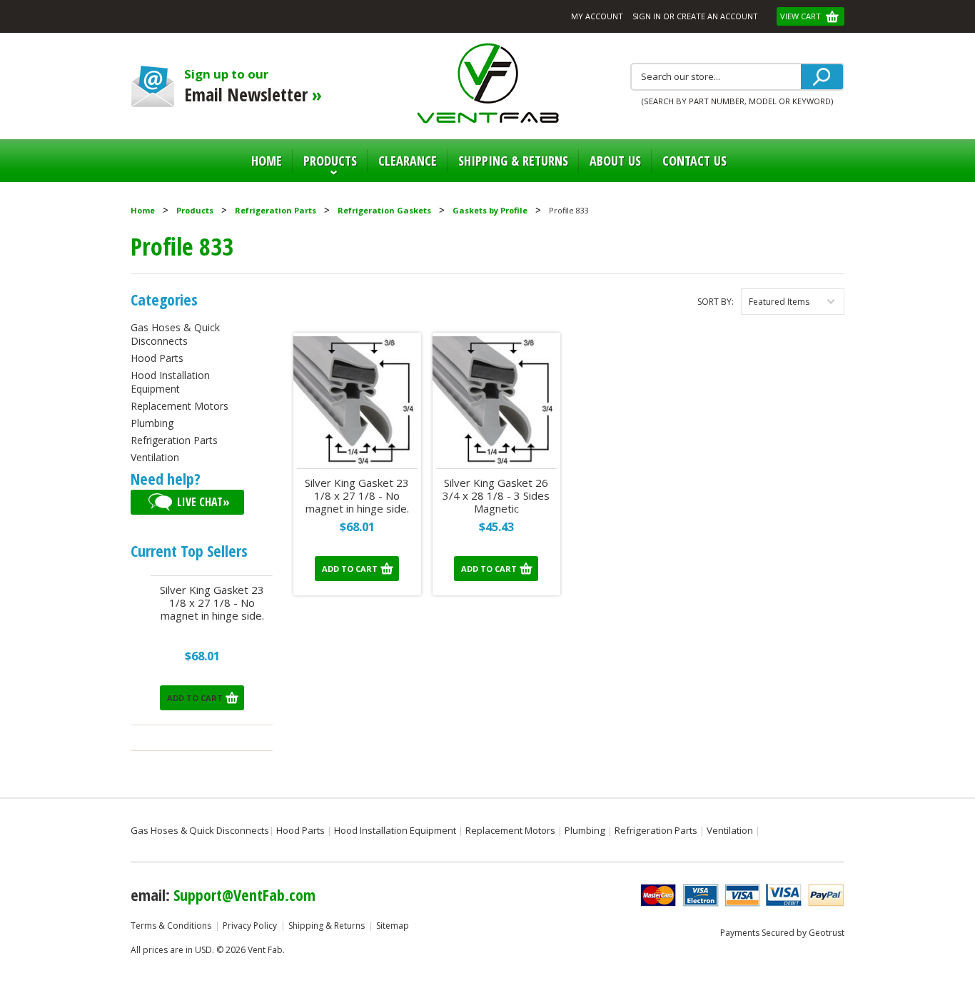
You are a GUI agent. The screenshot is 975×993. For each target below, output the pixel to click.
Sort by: (715, 302)
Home (266, 160)
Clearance (407, 160)
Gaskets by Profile (490, 210)
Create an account (717, 16)
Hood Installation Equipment (170, 381)
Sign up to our (253, 86)
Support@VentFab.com (244, 894)
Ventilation (155, 457)
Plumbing (152, 423)
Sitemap (392, 925)
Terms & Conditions (171, 925)
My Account (597, 16)
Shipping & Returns (326, 925)
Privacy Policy (250, 925)
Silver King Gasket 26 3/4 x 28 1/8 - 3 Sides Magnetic (496, 495)
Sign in (646, 16)
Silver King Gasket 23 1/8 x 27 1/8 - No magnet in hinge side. (212, 602)
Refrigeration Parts (275, 210)
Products (325, 167)
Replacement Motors (179, 406)
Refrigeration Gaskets (384, 210)
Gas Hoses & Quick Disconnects (175, 334)
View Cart (801, 16)
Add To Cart (195, 697)
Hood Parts (157, 358)
